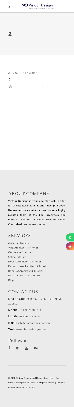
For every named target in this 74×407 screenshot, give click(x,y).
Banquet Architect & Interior (25, 270)
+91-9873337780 (30, 310)
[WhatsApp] (70, 237)
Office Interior (17, 256)
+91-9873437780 (30, 316)
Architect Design (18, 243)
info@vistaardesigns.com (34, 322)
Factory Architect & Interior (25, 275)
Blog (11, 280)
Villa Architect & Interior (23, 247)
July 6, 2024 (17, 72)
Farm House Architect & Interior (28, 266)
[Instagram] (70, 246)
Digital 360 (30, 387)
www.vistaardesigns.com (31, 329)
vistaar (34, 72)
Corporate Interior (19, 252)
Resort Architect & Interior (24, 261)
